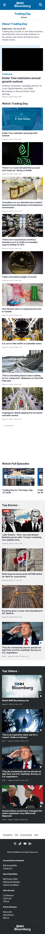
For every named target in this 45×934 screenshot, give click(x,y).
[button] (22, 123)
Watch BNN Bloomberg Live (15, 700)
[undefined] (18, 481)
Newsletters (8, 835)
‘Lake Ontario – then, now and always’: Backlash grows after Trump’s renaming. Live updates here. (22, 537)
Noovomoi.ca (8, 915)
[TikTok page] (20, 843)
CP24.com (7, 898)
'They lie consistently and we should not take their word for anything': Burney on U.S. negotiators (21, 650)
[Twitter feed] (15, 843)
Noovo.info (7, 912)
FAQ (16, 835)
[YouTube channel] (25, 843)
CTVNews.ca (8, 895)
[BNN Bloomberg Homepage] (22, 5)
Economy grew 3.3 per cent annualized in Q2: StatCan (22, 612)
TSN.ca (6, 901)
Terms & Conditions (11, 885)
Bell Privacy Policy (10, 879)
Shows (24, 17)
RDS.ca (6, 918)
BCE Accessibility (10, 865)
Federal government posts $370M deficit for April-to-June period (22, 575)
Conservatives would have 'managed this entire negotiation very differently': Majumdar (22, 813)
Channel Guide (26, 835)
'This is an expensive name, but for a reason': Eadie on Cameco (20, 736)
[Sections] (4, 4)
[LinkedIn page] (30, 843)
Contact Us (7, 868)
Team (36, 835)
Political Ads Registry (11, 882)
